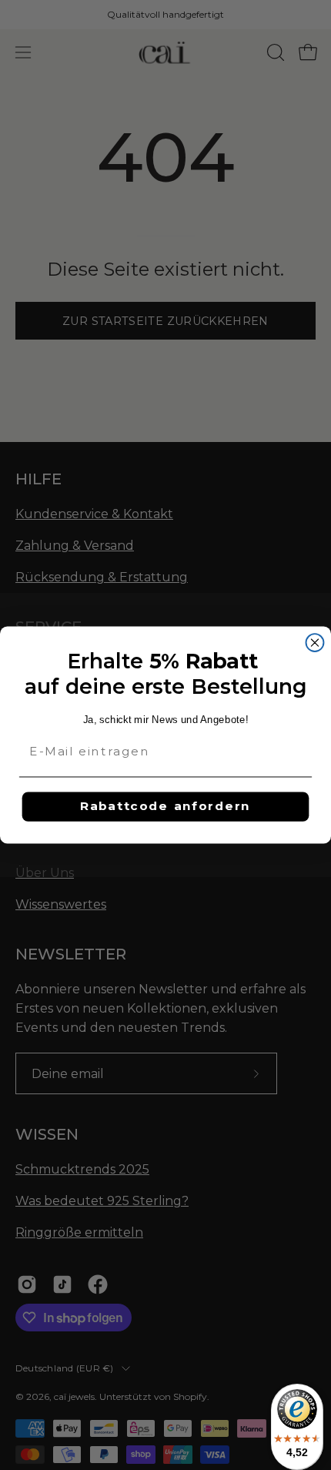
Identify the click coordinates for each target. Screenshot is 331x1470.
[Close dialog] (315, 642)
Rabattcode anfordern (165, 806)
